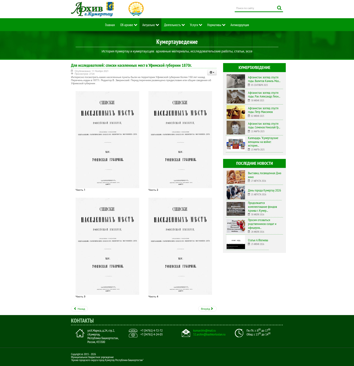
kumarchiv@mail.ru (204, 330)
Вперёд (206, 308)
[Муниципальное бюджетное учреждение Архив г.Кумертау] (92, 9)
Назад (81, 308)
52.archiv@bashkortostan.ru (209, 334)
